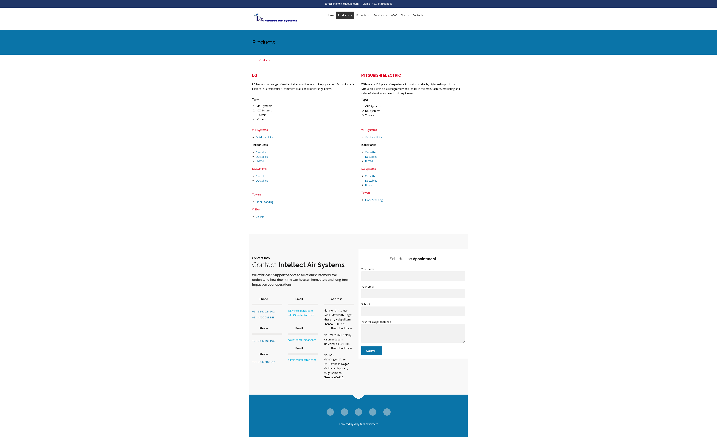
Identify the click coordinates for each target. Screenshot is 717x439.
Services (379, 15)
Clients (405, 15)
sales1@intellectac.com (302, 340)
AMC (394, 15)
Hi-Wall (260, 161)
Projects (361, 15)
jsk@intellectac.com (300, 310)
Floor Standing (264, 202)
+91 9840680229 (263, 362)
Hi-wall (369, 185)
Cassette (261, 152)
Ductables (262, 156)
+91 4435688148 (263, 317)
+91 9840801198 (263, 341)
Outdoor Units (264, 137)
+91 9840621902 (263, 311)
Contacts (417, 15)
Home (330, 15)
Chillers (260, 217)
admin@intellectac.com (302, 360)
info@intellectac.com (301, 315)
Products (343, 15)
